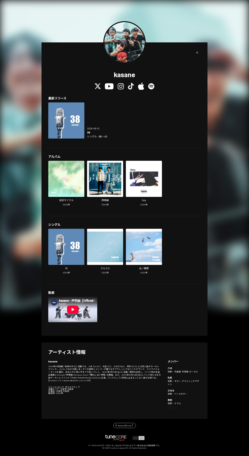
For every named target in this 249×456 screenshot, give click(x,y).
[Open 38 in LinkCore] (66, 120)
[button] (197, 52)
